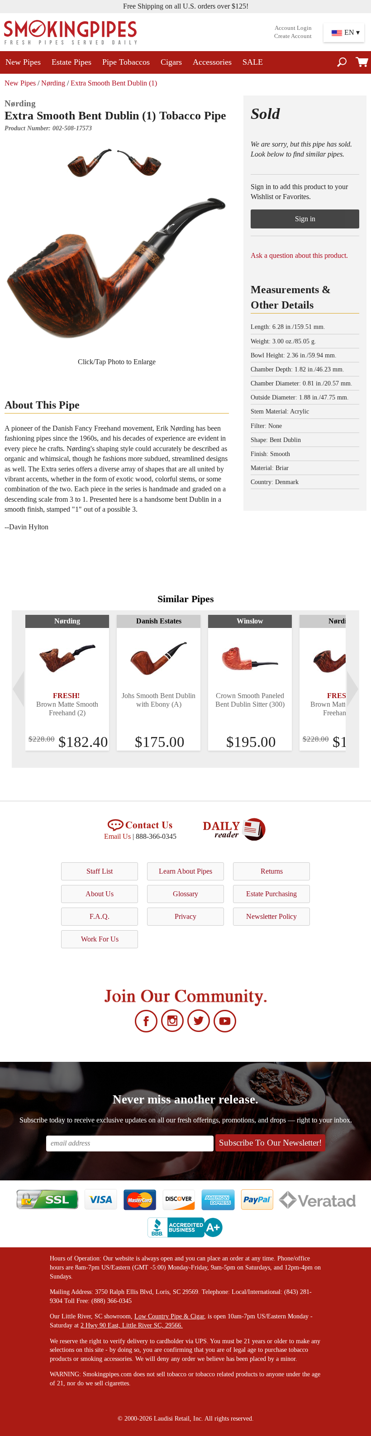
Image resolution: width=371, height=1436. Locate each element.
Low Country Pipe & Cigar (169, 1316)
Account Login (293, 28)
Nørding (53, 83)
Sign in (305, 219)
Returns (272, 871)
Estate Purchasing (271, 894)
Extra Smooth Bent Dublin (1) (114, 83)
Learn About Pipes (185, 871)
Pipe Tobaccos (126, 62)
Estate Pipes (71, 62)
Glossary (185, 894)
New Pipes (23, 62)
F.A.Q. (99, 916)
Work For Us (100, 939)
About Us (100, 894)
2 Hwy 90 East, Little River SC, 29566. (132, 1325)
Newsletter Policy (271, 916)
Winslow (250, 621)
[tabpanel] (67, 683)
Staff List (99, 871)
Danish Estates (158, 621)
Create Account (293, 36)
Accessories (212, 62)
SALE (253, 62)
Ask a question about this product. (299, 255)
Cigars (171, 62)
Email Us (117, 836)
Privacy (185, 916)
